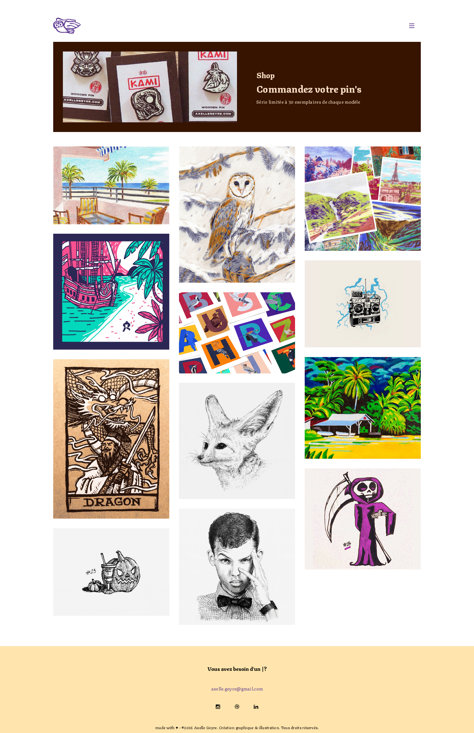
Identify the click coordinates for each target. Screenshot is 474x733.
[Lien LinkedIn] (256, 706)
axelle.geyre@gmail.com (237, 688)
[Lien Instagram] (218, 706)
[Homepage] (228, 26)
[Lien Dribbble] (237, 706)
